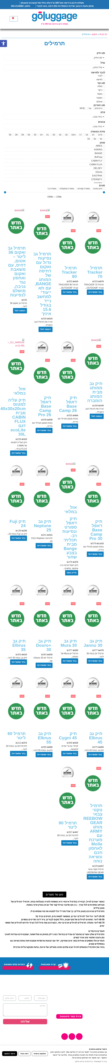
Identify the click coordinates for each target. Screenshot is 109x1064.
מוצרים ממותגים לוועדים (98, 1032)
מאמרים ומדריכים (97, 1004)
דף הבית (103, 34)
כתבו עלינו (101, 1019)
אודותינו (102, 1001)
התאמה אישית (40, 1054)
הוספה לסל (45, 329)
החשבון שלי (100, 1012)
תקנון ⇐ (78, 1026)
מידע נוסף (72, 573)
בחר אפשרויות (95, 292)
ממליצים (102, 1008)
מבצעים (102, 1027)
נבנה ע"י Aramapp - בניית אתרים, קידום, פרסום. (91, 1061)
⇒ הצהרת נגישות (73, 1023)
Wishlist (102, 1016)
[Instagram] (72, 1036)
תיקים (94, 34)
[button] (54, 894)
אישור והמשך (9, 1054)
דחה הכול (24, 1054)
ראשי (103, 997)
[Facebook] (79, 1036)
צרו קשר (102, 1023)
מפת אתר (56, 1023)
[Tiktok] (64, 1036)
